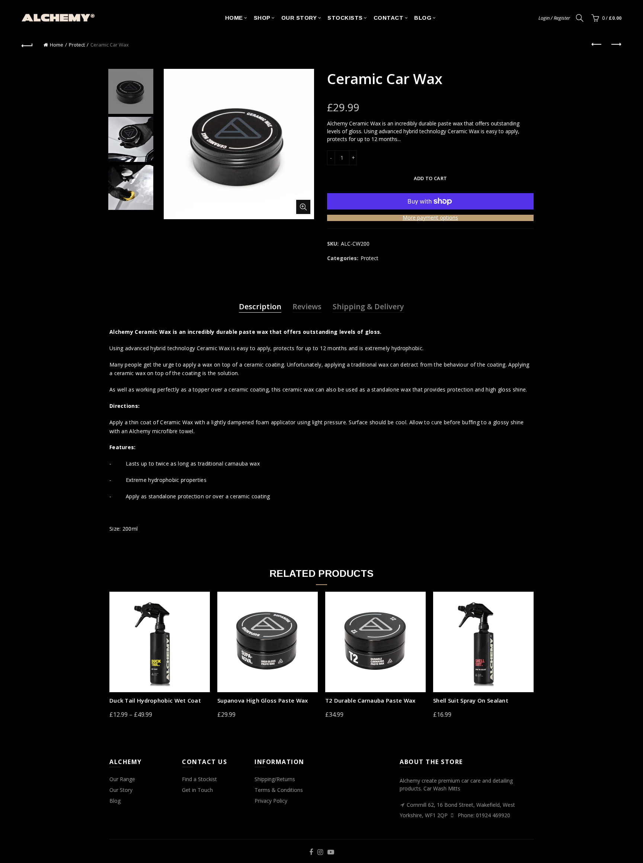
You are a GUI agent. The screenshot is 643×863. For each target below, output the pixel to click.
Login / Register (554, 18)
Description (260, 306)
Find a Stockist (199, 779)
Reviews (307, 306)
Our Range (122, 779)
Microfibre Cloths (275, 811)
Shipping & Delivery (368, 306)
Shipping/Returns (275, 779)
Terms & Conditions (279, 789)
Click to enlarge (303, 207)
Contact (389, 18)
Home (234, 18)
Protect (77, 44)
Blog (422, 18)
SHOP (262, 18)
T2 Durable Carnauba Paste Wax (370, 700)
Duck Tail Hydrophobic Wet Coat (155, 700)
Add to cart (430, 178)
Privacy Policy (271, 800)
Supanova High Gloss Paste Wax (262, 700)
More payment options (430, 218)
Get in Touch (197, 789)
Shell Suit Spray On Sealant (470, 700)
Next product (616, 44)
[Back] (27, 44)
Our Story (299, 18)
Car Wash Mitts (441, 788)
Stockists (345, 18)
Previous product (597, 44)
